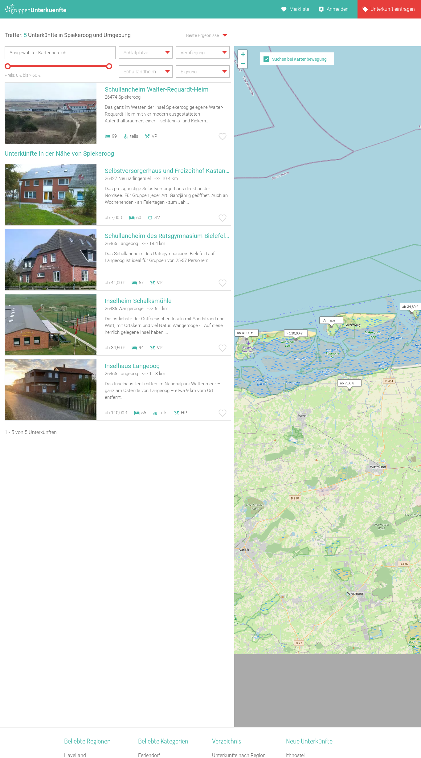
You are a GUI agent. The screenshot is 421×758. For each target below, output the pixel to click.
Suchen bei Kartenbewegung (299, 59)
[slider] (8, 66)
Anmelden (338, 9)
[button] (330, 319)
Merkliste (299, 9)
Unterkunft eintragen (392, 9)
